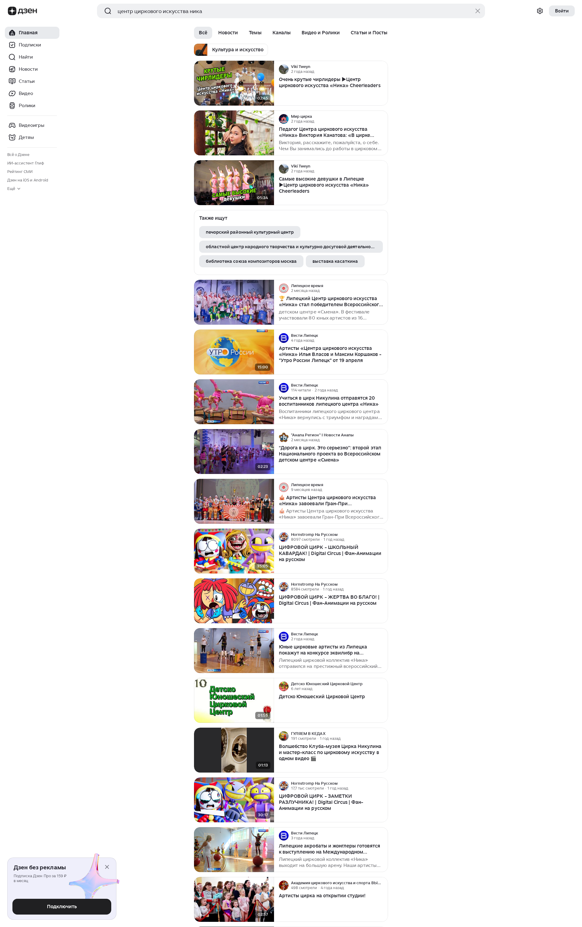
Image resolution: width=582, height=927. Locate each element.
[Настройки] (540, 11)
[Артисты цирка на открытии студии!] (234, 899)
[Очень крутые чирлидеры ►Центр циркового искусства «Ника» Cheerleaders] (234, 83)
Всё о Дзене (18, 154)
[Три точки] (382, 69)
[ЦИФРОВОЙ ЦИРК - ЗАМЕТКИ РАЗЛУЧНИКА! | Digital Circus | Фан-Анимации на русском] (234, 800)
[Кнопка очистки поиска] (477, 10)
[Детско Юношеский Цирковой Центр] (234, 700)
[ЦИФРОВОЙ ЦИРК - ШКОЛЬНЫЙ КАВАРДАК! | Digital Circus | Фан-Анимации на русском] (234, 551)
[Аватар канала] (284, 69)
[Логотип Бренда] (12, 11)
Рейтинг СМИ (19, 171)
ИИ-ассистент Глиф (25, 163)
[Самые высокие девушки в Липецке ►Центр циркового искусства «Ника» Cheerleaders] (234, 182)
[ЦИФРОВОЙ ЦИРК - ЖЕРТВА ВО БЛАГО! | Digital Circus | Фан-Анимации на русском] (234, 601)
